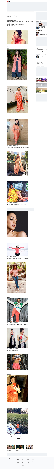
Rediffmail (18, 459)
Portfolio (28, 462)
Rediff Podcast (23, 465)
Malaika (42, 63)
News (22, 459)
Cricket (22, 462)
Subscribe (19, 438)
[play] (41, 79)
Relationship (33, 461)
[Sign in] (46, 1)
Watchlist (28, 461)
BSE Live (28, 459)
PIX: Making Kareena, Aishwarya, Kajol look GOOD (42, 49)
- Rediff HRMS (18, 462)
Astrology (23, 464)
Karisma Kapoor (38, 63)
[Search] (44, 1)
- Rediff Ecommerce (18, 461)
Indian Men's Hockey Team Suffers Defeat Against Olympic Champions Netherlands (41, 50)
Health (33, 459)
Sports (22, 461)
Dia (37, 62)
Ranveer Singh (40, 62)
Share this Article (9, 16)
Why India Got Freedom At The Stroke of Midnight (41, 51)
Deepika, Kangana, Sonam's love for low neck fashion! (41, 48)
